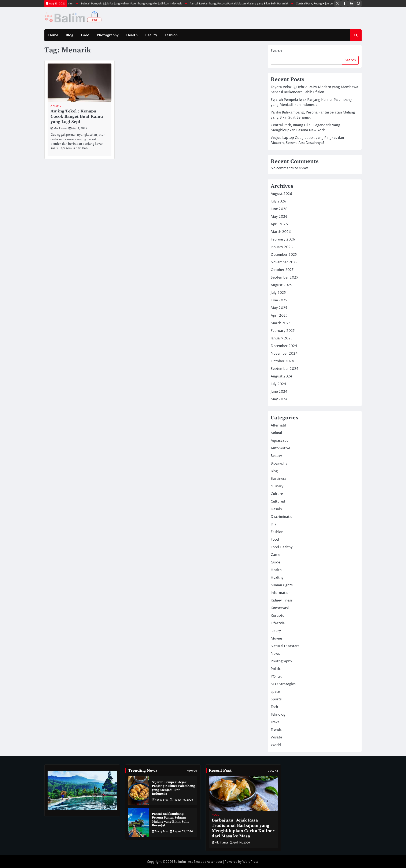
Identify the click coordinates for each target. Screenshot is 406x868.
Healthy (277, 577)
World (276, 745)
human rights (282, 585)
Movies (277, 638)
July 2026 (278, 201)
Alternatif (279, 425)
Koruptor (278, 615)
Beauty (151, 35)
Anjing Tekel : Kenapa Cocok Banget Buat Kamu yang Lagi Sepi (77, 116)
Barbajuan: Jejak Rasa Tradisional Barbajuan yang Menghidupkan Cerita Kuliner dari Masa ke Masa (243, 828)
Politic (276, 669)
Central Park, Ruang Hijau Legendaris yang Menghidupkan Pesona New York (325, 3)
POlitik (276, 676)
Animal (56, 106)
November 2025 (284, 262)
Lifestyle (278, 623)
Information (281, 593)
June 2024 (279, 391)
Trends (276, 729)
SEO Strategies (283, 684)
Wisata (276, 737)
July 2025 (278, 292)
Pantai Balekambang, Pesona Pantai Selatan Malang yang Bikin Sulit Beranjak (218, 3)
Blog (69, 35)
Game (275, 554)
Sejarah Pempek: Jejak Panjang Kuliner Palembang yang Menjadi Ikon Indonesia (111, 3)
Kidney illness (282, 600)
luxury (276, 631)
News (275, 653)
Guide (275, 562)
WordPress (250, 862)
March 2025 (281, 323)
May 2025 (279, 308)
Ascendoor (214, 862)
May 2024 (279, 399)
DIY (274, 524)
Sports (276, 699)
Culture (277, 494)
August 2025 (281, 285)
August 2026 (281, 193)
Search (276, 50)
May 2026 (279, 216)
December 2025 (284, 254)
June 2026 (279, 209)
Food (85, 35)
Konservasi (280, 608)
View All (192, 771)
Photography (108, 35)
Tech (274, 707)
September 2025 (284, 277)
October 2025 (282, 270)
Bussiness (279, 478)
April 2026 (279, 224)
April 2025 (279, 315)
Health (132, 35)
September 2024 (284, 368)
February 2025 (283, 330)
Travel (275, 722)
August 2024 (281, 376)
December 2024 (284, 346)
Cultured (278, 501)
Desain (276, 509)
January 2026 (282, 247)
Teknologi (278, 714)
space (275, 691)
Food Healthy (282, 547)
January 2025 (281, 338)
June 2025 (279, 300)
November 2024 (284, 353)
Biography (279, 463)
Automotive (280, 448)
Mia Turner (60, 128)
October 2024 (282, 361)
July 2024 (278, 384)
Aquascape (279, 440)
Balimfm (180, 862)
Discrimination (283, 516)
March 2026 (281, 232)
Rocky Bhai (161, 800)
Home (53, 35)
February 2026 (283, 239)
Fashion (171, 35)
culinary (277, 486)
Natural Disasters (285, 646)
